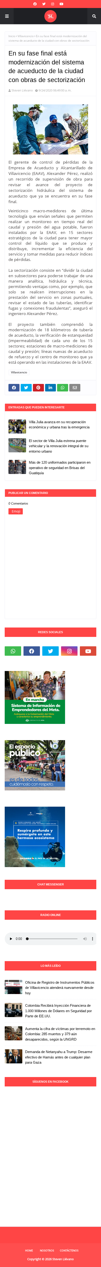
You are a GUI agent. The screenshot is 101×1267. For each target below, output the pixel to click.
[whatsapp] (13, 651)
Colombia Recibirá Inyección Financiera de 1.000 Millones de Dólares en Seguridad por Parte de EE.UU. (58, 1010)
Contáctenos (69, 1250)
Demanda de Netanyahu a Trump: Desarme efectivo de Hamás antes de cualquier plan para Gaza (58, 1057)
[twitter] (44, 4)
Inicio (11, 36)
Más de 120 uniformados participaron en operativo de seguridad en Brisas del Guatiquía (59, 467)
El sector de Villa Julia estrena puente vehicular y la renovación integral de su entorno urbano (58, 446)
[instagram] (52, 4)
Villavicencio (26, 36)
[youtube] (61, 4)
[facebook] (35, 4)
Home (29, 1250)
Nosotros (47, 1250)
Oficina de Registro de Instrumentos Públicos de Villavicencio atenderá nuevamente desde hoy (59, 987)
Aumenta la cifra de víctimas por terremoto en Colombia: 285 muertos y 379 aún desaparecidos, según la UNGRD (60, 1034)
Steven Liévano (22, 90)
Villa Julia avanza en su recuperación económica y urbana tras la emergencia (59, 424)
